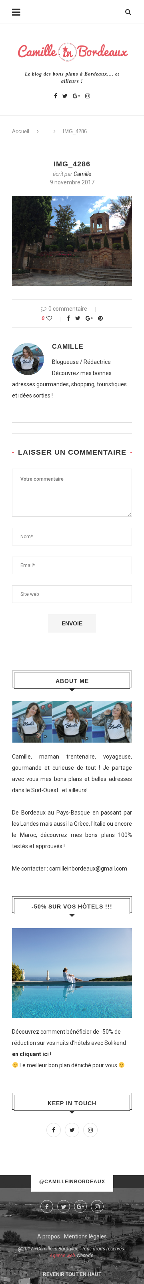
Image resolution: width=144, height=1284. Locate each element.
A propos (48, 1236)
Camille (82, 174)
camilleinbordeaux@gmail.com (88, 868)
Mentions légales (85, 1236)
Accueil (20, 131)
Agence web (62, 1255)
